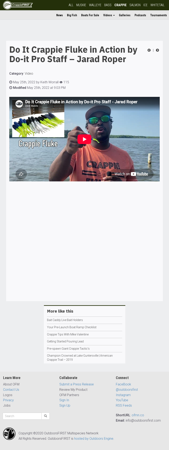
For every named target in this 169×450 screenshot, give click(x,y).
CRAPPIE (120, 5)
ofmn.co (138, 415)
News (59, 15)
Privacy (8, 400)
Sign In (64, 400)
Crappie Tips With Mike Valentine (68, 334)
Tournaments (158, 15)
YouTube (122, 400)
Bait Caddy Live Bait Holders (65, 320)
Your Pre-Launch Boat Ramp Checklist (71, 327)
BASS (107, 5)
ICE (145, 5)
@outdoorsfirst (127, 390)
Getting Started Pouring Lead (65, 341)
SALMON (135, 5)
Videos (108, 15)
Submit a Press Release (76, 384)
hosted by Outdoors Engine (93, 439)
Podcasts (140, 15)
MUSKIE (81, 5)
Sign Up (64, 405)
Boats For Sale (90, 15)
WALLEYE (95, 5)
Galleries (124, 15)
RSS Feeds (124, 405)
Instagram (123, 395)
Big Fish (72, 15)
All (71, 5)
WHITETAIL (157, 5)
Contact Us (11, 390)
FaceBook (123, 384)
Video (29, 73)
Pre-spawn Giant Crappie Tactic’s (68, 348)
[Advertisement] (84, 253)
